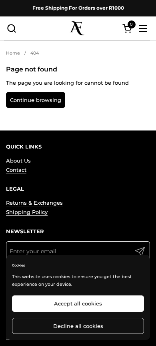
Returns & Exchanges (34, 202)
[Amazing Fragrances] (77, 28)
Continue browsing (35, 100)
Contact (16, 170)
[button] (11, 28)
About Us (18, 160)
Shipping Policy (27, 212)
